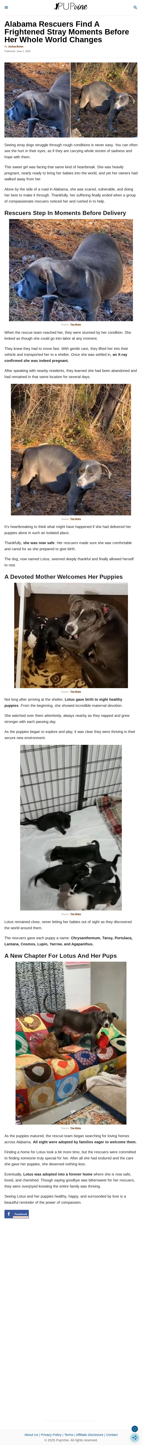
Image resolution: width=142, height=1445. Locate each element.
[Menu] (6, 7)
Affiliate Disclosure (89, 1435)
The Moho (75, 324)
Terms (68, 1435)
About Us (31, 1435)
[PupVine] (71, 8)
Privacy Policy (51, 1435)
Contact (112, 1435)
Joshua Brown (15, 46)
